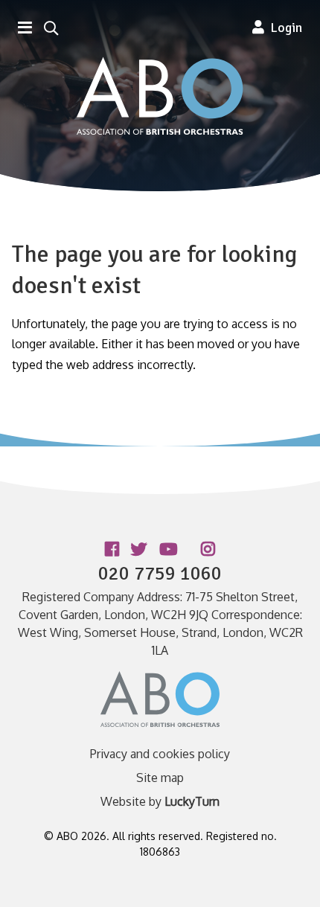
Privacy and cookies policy (160, 753)
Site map (160, 777)
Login (283, 27)
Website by (160, 801)
